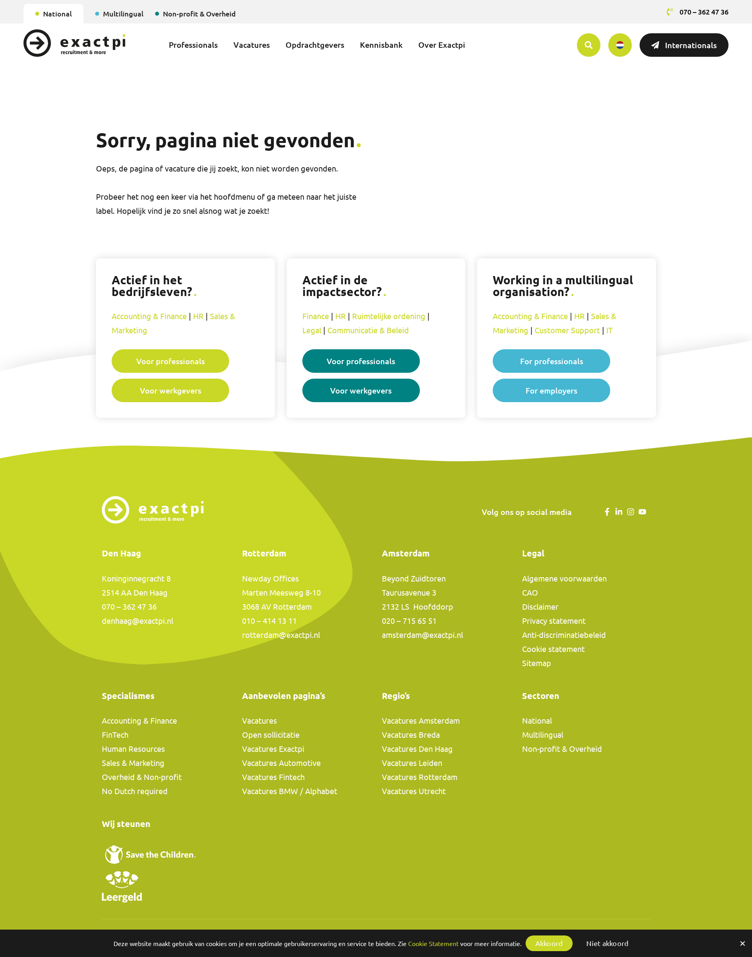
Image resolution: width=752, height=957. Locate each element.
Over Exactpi (441, 44)
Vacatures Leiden (412, 762)
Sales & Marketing (133, 762)
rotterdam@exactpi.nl (281, 634)
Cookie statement (553, 649)
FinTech (115, 734)
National (57, 13)
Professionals (193, 44)
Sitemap (536, 663)
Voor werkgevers (170, 390)
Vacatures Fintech (273, 777)
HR (198, 316)
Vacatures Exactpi (273, 748)
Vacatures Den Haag (417, 748)
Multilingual (123, 13)
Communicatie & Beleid (368, 330)
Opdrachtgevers (315, 44)
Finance (315, 316)
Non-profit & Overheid (199, 13)
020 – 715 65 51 (409, 620)
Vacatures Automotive (281, 762)
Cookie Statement (433, 943)
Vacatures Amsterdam (421, 720)
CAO (530, 592)
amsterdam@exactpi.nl (422, 634)
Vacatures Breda (411, 734)
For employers (551, 390)
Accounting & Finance (149, 316)
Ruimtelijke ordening (388, 316)
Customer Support (567, 330)
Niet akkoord (607, 943)
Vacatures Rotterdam (419, 777)
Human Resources (133, 748)
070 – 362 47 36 (129, 606)
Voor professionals (170, 361)
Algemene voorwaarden (564, 578)
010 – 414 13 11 (269, 620)
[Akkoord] (742, 943)
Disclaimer (540, 606)
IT (609, 330)
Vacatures (251, 44)
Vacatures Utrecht (414, 791)
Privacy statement (554, 620)
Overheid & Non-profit (142, 777)
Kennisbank (381, 44)
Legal (311, 330)
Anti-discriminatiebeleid (564, 634)
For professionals (551, 361)
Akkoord (549, 943)
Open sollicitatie (271, 734)
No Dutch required (135, 791)
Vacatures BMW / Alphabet (289, 791)
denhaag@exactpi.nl (137, 620)
